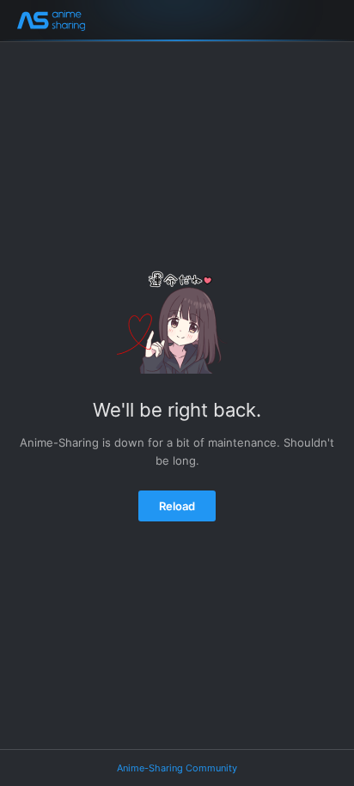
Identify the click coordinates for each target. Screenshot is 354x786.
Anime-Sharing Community (177, 768)
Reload (177, 506)
